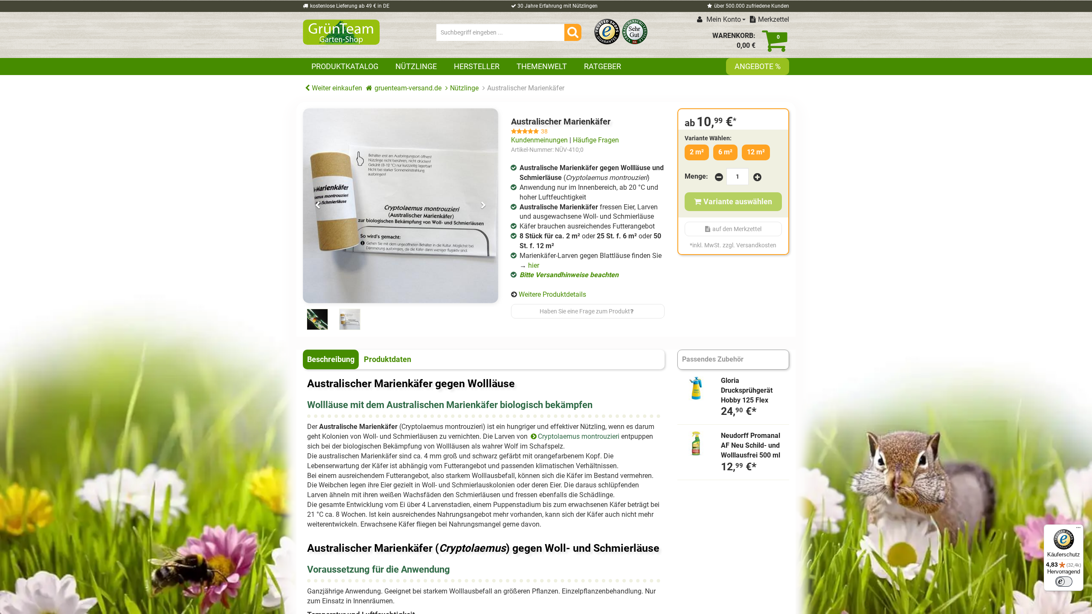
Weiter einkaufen (337, 88)
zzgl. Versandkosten (749, 245)
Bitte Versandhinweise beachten (569, 275)
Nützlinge (416, 66)
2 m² (697, 152)
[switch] (1063, 581)
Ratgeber (602, 66)
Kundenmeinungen (539, 140)
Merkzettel (773, 19)
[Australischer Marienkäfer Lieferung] (400, 206)
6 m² (725, 152)
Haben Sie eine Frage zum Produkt (585, 311)
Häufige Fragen (596, 140)
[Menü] (1078, 529)
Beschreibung (330, 359)
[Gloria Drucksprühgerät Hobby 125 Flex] (696, 388)
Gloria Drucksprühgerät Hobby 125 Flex (747, 390)
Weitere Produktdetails (552, 294)
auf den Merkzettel (736, 229)
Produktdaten (387, 359)
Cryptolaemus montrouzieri (578, 436)
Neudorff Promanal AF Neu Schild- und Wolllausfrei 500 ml (750, 445)
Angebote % (758, 66)
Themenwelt (542, 66)
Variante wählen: (708, 138)
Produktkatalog (344, 66)
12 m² (756, 152)
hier (533, 265)
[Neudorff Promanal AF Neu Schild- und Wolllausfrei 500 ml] (696, 443)
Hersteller (477, 66)
